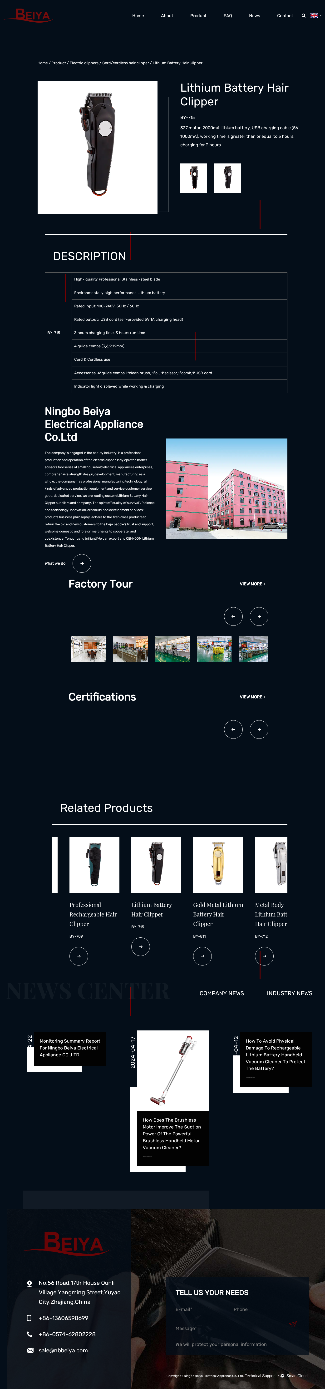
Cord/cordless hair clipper (125, 63)
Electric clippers (84, 63)
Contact (285, 15)
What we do (55, 563)
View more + (253, 583)
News (254, 15)
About (167, 15)
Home (138, 15)
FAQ (228, 15)
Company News (222, 993)
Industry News (289, 993)
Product (198, 15)
